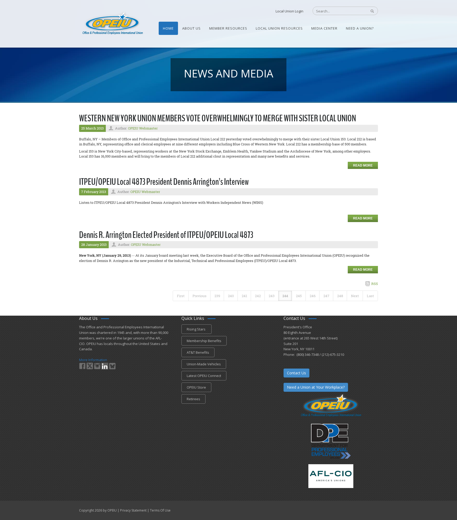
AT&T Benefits (198, 352)
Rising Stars (196, 329)
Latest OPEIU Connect (204, 375)
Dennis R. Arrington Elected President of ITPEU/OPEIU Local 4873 (166, 235)
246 (313, 295)
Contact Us (296, 372)
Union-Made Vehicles (204, 364)
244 (285, 295)
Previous (200, 295)
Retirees (193, 399)
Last (370, 295)
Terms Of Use (160, 510)
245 (299, 295)
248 (340, 295)
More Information (93, 359)
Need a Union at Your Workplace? (316, 387)
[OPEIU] (112, 23)
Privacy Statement (133, 510)
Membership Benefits (204, 340)
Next (355, 295)
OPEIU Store (196, 387)
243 (272, 295)
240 (231, 295)
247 (326, 295)
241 (244, 295)
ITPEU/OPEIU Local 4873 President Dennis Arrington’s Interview (164, 182)
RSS (374, 283)
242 (258, 295)
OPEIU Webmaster (143, 128)
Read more (363, 165)
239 (217, 295)
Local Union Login (289, 11)
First (181, 295)
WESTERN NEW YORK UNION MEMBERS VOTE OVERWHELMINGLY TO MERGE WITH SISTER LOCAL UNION (217, 118)
